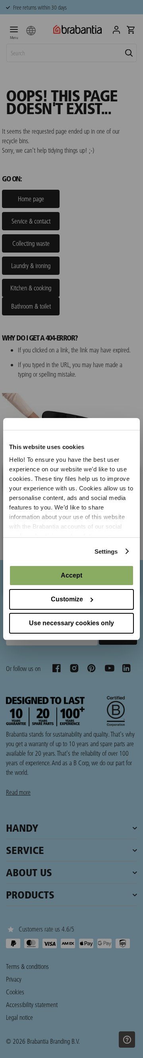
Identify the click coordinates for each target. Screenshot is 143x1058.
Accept (71, 575)
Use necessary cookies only (71, 623)
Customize (67, 599)
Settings (106, 551)
